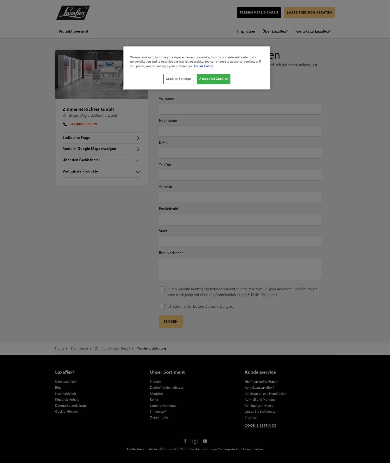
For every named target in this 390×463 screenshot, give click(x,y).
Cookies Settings (178, 79)
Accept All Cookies (213, 79)
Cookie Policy (203, 66)
